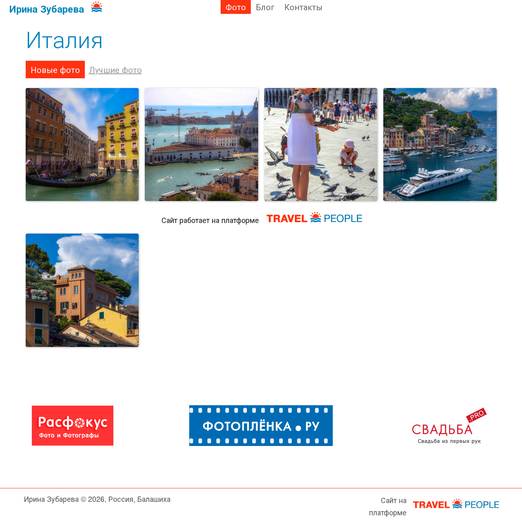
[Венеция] (82, 144)
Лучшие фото (115, 69)
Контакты (303, 7)
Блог (265, 7)
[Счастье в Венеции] (321, 144)
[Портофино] (440, 144)
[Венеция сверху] (201, 144)
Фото (236, 7)
